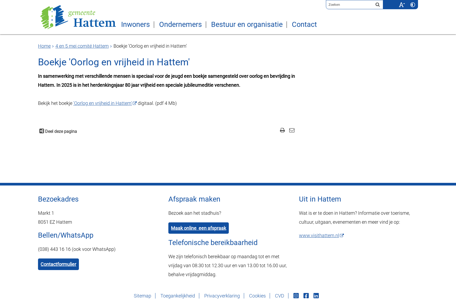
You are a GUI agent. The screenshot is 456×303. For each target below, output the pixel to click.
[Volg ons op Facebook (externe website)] (306, 296)
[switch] (401, 4)
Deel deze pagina (60, 131)
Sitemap (142, 296)
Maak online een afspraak (198, 228)
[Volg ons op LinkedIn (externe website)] (317, 296)
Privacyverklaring (222, 296)
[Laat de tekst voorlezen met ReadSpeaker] (393, 2)
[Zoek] (378, 4)
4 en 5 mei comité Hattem (82, 46)
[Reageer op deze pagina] (291, 131)
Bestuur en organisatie (247, 24)
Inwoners (135, 24)
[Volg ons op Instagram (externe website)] (296, 296)
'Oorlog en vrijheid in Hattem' (102, 103)
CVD (279, 296)
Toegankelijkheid (177, 296)
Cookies (257, 296)
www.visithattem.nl (319, 235)
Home (44, 46)
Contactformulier (58, 264)
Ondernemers (180, 24)
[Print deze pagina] (282, 131)
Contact (304, 24)
